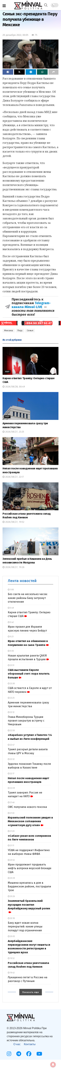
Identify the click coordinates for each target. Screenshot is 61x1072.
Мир (7, 372)
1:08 (11, 589)
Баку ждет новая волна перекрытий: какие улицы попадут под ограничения (25, 926)
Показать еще (30, 992)
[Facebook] (28, 1053)
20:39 (12, 878)
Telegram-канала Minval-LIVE (31, 305)
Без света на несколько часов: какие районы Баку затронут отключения (28, 597)
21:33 (11, 813)
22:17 (11, 773)
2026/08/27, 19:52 (14, 522)
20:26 (12, 896)
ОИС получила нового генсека (27, 807)
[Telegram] (18, 1053)
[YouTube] (39, 1053)
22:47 (11, 745)
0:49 (11, 608)
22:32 (12, 759)
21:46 (12, 802)
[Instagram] (9, 1053)
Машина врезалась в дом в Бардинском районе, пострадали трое (29, 886)
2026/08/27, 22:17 (14, 476)
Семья (30, 330)
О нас (17, 1044)
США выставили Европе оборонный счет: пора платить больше (29, 673)
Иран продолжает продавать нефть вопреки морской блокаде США (29, 868)
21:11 (11, 845)
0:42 (11, 622)
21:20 (12, 831)
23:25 (12, 698)
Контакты (30, 1044)
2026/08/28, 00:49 (15, 386)
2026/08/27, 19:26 (14, 567)
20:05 (12, 936)
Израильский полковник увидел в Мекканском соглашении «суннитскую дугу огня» (30, 821)
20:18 (12, 918)
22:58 (12, 730)
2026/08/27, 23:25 (14, 431)
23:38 (12, 683)
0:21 (11, 636)
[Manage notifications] (53, 1064)
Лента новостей (22, 580)
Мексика (8, 330)
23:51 (11, 665)
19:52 (12, 958)
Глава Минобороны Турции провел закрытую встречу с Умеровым (26, 720)
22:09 (12, 788)
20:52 (12, 860)
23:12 (11, 712)
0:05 (11, 651)
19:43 (12, 973)
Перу (20, 330)
